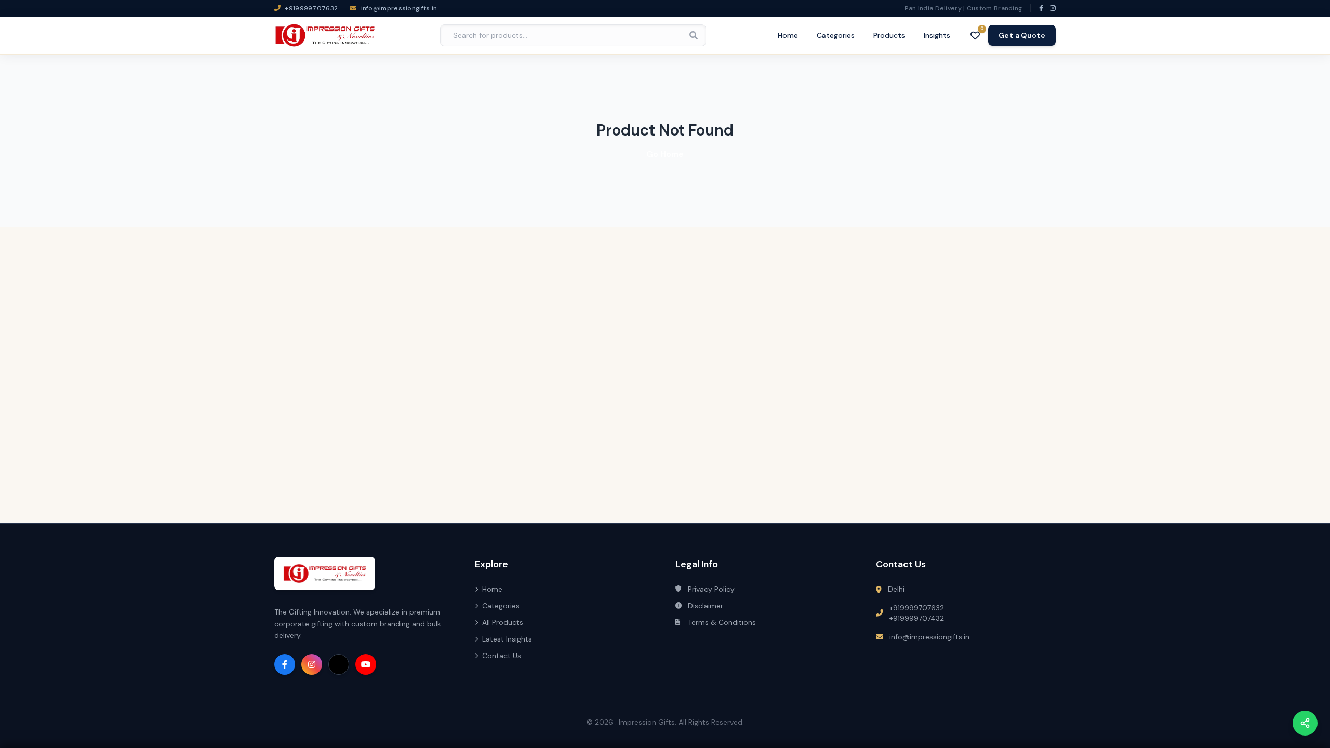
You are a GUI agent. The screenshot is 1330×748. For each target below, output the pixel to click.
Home (788, 35)
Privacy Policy (711, 589)
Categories (836, 35)
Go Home (665, 154)
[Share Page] (1305, 723)
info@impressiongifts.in (929, 637)
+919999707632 (916, 607)
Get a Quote (1022, 35)
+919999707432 (916, 618)
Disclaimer (705, 605)
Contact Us (501, 655)
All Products (502, 622)
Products (889, 35)
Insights (937, 35)
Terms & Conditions (722, 622)
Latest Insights (507, 639)
